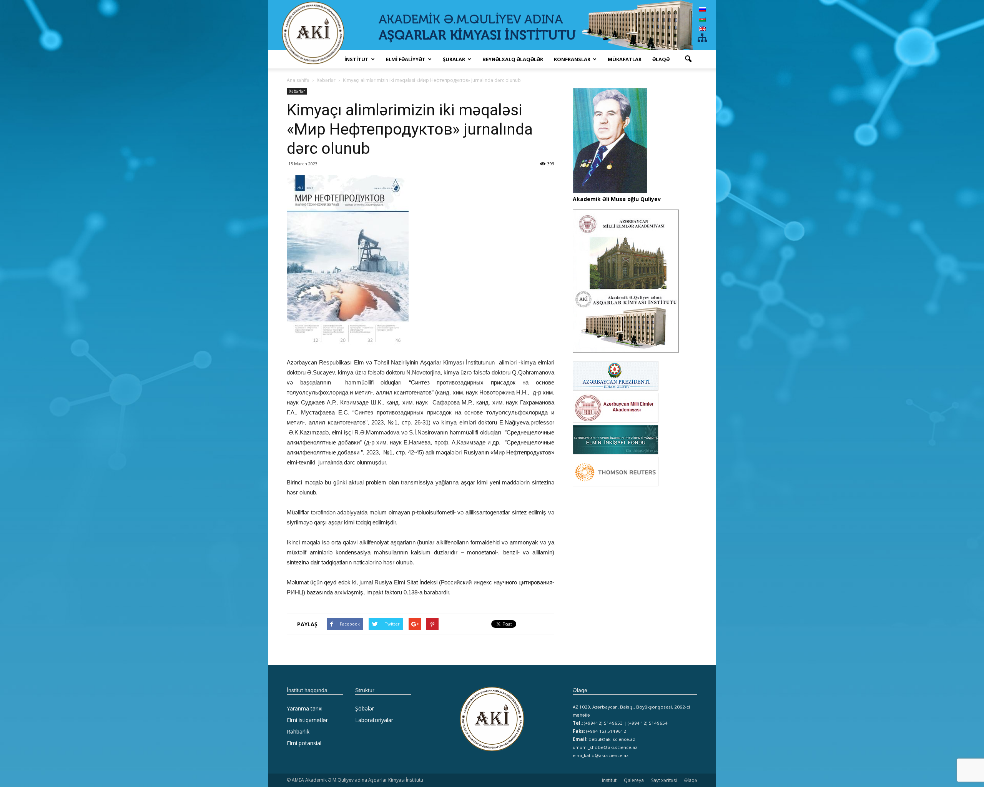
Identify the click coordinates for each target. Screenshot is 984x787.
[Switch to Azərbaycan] (702, 18)
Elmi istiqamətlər (307, 720)
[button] (688, 59)
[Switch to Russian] (702, 9)
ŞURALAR (454, 59)
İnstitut (609, 780)
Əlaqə (661, 59)
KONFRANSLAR (572, 59)
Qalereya (634, 780)
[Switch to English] (702, 28)
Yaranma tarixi (304, 708)
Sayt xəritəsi (664, 780)
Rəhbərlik (298, 731)
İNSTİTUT (356, 59)
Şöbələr (364, 708)
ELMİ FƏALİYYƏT (406, 59)
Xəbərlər (297, 91)
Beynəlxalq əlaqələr (512, 59)
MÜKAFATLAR (625, 59)
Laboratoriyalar (374, 720)
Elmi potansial (304, 743)
